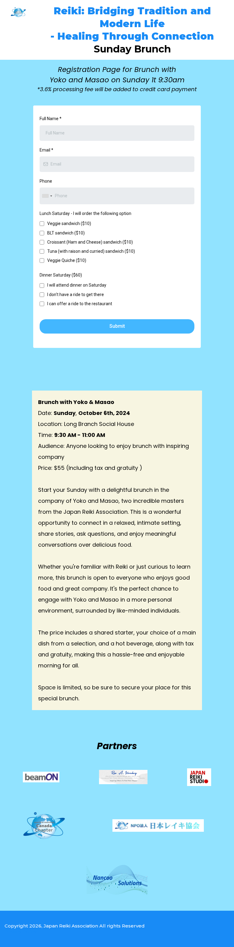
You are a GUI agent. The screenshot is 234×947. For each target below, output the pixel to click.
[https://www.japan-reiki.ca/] (199, 777)
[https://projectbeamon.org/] (41, 777)
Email (46, 150)
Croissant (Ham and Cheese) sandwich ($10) (90, 242)
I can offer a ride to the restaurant (79, 303)
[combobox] (47, 196)
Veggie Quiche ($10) (66, 260)
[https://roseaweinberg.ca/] (123, 777)
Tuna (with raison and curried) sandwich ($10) (91, 251)
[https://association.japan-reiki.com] (158, 825)
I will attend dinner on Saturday (76, 285)
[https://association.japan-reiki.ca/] (44, 825)
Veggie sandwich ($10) (69, 223)
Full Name (51, 118)
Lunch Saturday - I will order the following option (85, 213)
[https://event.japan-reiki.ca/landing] (18, 12)
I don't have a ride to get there (75, 294)
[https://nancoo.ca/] (117, 880)
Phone (46, 181)
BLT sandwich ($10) (66, 232)
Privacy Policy (21, 931)
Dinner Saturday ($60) (61, 275)
